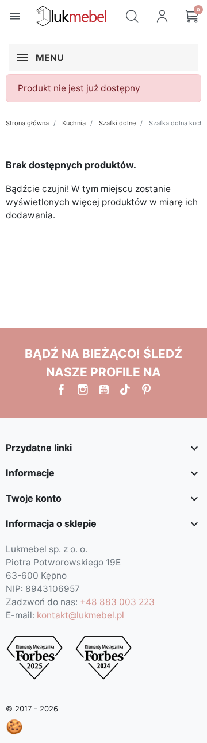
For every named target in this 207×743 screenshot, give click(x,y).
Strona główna (27, 123)
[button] (132, 16)
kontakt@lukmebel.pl (80, 615)
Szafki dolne (117, 123)
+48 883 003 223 (117, 601)
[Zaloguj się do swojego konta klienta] (162, 16)
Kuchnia (74, 123)
